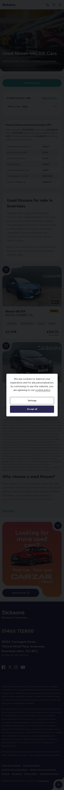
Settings (32, 400)
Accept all (32, 409)
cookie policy (42, 390)
